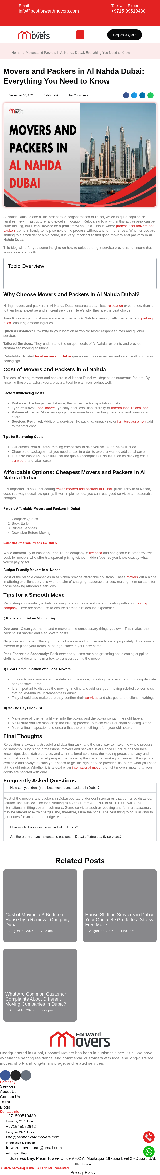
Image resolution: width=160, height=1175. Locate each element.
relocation (115, 306)
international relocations (129, 408)
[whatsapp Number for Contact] (149, 1152)
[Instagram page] (91, 20)
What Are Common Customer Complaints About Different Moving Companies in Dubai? (35, 999)
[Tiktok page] (26, 1075)
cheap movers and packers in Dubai (84, 489)
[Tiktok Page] (80, 20)
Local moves (45, 408)
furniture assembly (131, 421)
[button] (80, 34)
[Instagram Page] (15, 1075)
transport (19, 461)
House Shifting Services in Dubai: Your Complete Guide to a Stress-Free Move (120, 919)
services (91, 698)
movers (131, 577)
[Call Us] (149, 1137)
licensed (95, 553)
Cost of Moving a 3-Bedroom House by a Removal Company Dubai (37, 919)
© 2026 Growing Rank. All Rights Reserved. (35, 1168)
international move (86, 767)
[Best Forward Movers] (34, 35)
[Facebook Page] (69, 20)
